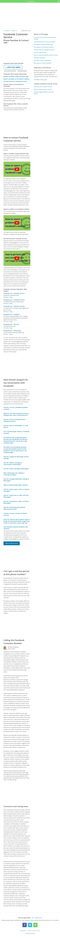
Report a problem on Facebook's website (16, 79)
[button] (58, 1)
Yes (33, 918)
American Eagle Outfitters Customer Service (44, 93)
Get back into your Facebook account (15, 81)
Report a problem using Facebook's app (16, 76)
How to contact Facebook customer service (46, 55)
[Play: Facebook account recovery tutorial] (16, 258)
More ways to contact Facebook (42, 63)
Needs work (38, 918)
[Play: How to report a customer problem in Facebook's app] (16, 169)
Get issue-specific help (40, 52)
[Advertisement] (17, 123)
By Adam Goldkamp (13, 647)
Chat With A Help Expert (40, 79)
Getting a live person (39, 58)
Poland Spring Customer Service (43, 89)
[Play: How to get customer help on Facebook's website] (16, 223)
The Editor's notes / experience (42, 60)
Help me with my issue (11, 543)
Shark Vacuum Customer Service (43, 86)
